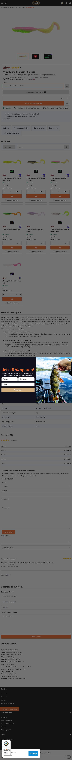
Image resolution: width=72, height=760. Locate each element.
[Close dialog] (69, 359)
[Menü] (9, 741)
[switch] (6, 753)
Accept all (33, 753)
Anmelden (18, 390)
